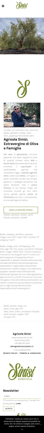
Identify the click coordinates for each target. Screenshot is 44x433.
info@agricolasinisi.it (22, 346)
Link (18, 404)
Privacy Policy (10, 353)
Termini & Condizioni (30, 353)
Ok (22, 429)
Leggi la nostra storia (21, 210)
